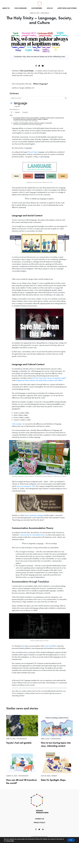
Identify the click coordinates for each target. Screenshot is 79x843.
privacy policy (10, 841)
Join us (50, 8)
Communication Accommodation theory (32, 535)
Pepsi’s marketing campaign (34, 515)
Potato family (49, 646)
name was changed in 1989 (26, 486)
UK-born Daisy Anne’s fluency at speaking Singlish (49, 378)
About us (6, 8)
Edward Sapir (32, 152)
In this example (17, 424)
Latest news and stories (67, 8)
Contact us (39, 819)
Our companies (20, 8)
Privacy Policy (39, 823)
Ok (71, 840)
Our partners (36, 8)
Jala (23, 646)
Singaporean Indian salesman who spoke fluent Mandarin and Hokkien (39, 380)
